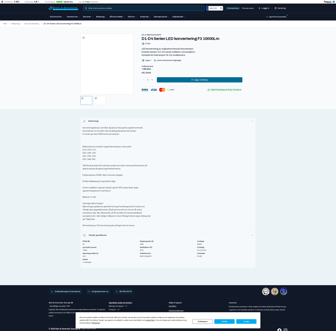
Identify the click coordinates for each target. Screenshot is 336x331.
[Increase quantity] (152, 80)
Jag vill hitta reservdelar (277, 17)
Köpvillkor (172, 306)
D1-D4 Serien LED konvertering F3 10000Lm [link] (62, 24)
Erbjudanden (177, 17)
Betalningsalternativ (176, 311)
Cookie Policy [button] (150, 320)
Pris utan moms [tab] (248, 8)
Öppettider (113, 303)
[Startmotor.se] (63, 8)
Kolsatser (144, 17)
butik (120, 303)
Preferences (203, 321)
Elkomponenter (160, 17)
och (124, 303)
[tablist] (240, 8)
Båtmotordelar (116, 17)
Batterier (87, 17)
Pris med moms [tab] (233, 8)
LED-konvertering (31, 24)
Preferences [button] (95, 323)
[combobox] (143, 8)
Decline (224, 321)
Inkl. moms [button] (146, 73)
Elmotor (131, 17)
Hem (5, 24)
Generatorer (72, 17)
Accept (246, 321)
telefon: (129, 303)
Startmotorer (56, 17)
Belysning (100, 17)
